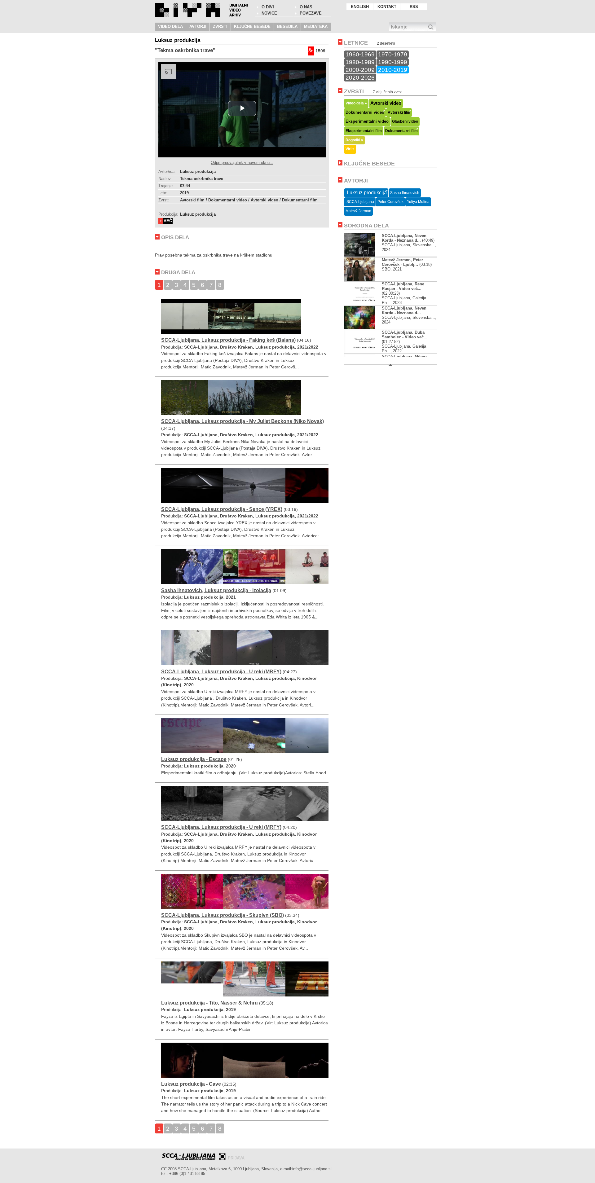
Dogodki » (354, 140)
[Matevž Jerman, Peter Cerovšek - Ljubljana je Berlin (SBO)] (359, 279)
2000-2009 (360, 69)
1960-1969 (360, 54)
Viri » (350, 149)
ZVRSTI (220, 26)
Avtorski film (399, 112)
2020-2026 (360, 77)
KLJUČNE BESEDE (252, 26)
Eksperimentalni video (367, 121)
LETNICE (356, 43)
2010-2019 (392, 69)
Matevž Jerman (358, 211)
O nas (306, 7)
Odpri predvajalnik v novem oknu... (242, 162)
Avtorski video (385, 103)
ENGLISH (360, 6)
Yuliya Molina (418, 202)
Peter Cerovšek (390, 202)
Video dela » (356, 103)
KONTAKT (386, 6)
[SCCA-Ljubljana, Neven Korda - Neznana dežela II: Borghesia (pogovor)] (365, 327)
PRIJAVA (236, 1158)
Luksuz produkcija (366, 192)
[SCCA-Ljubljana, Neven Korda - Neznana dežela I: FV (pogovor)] (365, 255)
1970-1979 (392, 54)
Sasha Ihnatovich (404, 193)
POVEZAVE (311, 13)
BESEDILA (287, 26)
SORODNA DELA (366, 225)
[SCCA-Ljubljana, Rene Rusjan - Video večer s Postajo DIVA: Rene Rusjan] (365, 303)
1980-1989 (360, 62)
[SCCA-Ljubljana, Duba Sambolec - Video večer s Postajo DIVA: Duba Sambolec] (365, 352)
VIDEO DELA (170, 26)
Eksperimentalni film (364, 131)
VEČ (168, 220)
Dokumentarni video (365, 112)
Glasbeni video (405, 121)
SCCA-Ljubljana (360, 202)
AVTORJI (197, 26)
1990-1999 (392, 62)
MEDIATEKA (316, 26)
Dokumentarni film (401, 131)
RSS (414, 6)
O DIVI (268, 7)
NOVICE (269, 13)
